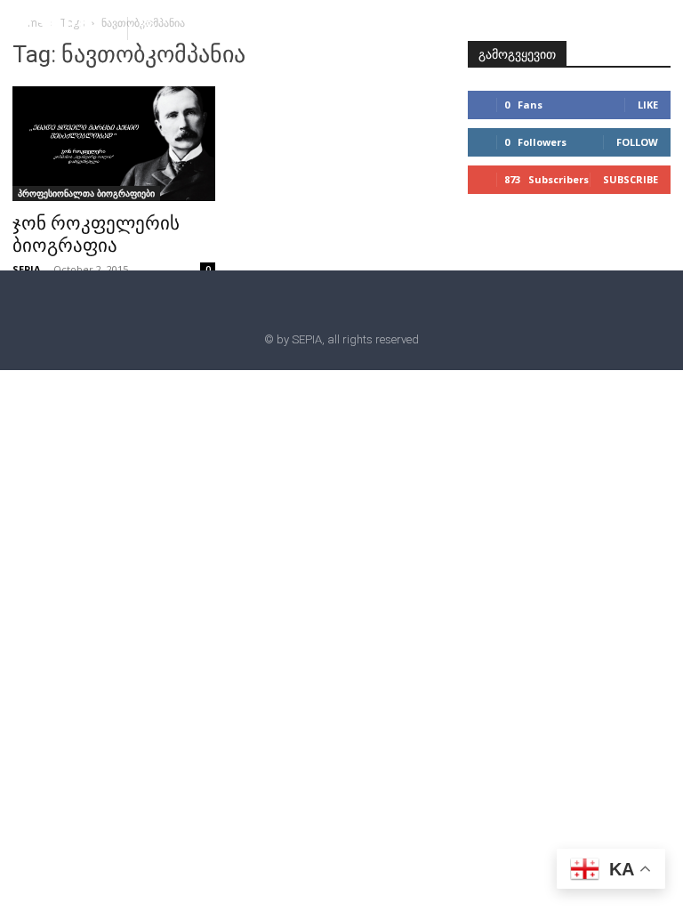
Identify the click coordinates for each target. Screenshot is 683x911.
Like (648, 104)
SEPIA (26, 269)
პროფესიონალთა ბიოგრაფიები (86, 193)
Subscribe (630, 179)
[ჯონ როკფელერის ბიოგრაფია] (113, 143)
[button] (149, 28)
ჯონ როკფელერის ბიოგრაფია (96, 234)
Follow (637, 142)
